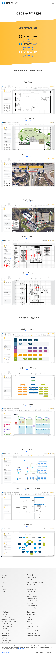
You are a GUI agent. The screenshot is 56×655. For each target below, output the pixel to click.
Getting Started (31, 614)
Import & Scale (31, 580)
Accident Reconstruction (8, 619)
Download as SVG (28, 41)
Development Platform (33, 631)
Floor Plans (30, 619)
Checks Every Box (32, 589)
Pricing (3, 582)
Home (3, 577)
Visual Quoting (5, 617)
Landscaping (5, 643)
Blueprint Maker (31, 608)
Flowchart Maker (32, 598)
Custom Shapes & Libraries (35, 582)
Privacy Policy (21, 648)
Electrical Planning (6, 626)
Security (3, 591)
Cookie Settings (5, 652)
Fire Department (6, 640)
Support (3, 584)
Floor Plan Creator (32, 587)
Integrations (30, 594)
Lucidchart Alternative (33, 635)
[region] (28, 649)
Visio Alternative (31, 633)
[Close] (53, 646)
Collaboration (31, 591)
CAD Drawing (30, 603)
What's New (30, 624)
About (3, 587)
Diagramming (5, 633)
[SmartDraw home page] (10, 2)
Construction (5, 635)
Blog (28, 628)
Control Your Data (32, 596)
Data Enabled (31, 584)
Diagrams (29, 621)
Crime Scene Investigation (9, 621)
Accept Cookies (39, 652)
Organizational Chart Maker (35, 601)
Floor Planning (5, 614)
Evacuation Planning (7, 631)
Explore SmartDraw (32, 626)
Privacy (3, 589)
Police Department (6, 638)
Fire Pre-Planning (6, 624)
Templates (30, 617)
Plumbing (4, 628)
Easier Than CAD (32, 577)
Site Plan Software (32, 605)
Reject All (49, 652)
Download (28, 84)
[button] (53, 3)
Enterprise (4, 580)
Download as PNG (28, 40)
